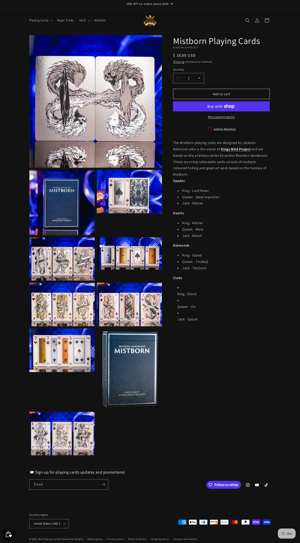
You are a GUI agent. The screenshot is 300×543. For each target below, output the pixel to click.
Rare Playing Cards (49, 539)
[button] (40, 20)
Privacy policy (115, 539)
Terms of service (137, 539)
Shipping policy (160, 539)
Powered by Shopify (72, 539)
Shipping (178, 61)
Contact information (185, 539)
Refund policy (95, 539)
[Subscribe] (103, 484)
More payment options (221, 116)
